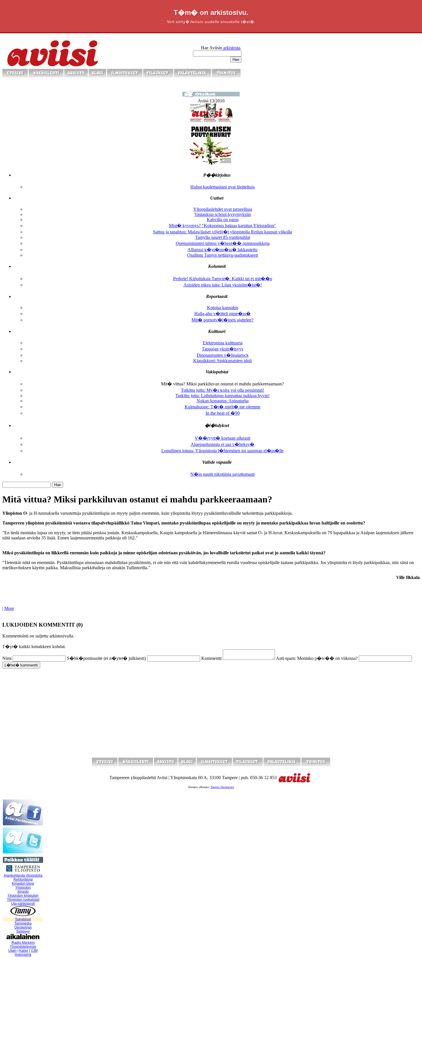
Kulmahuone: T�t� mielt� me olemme (222, 406)
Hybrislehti (23, 955)
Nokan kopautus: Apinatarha (223, 400)
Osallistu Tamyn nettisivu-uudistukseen (222, 255)
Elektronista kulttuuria (223, 342)
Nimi (6, 658)
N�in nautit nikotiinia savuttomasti (222, 474)
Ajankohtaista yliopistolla (23, 875)
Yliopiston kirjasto (23, 890)
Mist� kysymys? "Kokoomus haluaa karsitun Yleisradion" (222, 225)
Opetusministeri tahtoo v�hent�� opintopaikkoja (223, 243)
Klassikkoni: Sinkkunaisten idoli (222, 360)
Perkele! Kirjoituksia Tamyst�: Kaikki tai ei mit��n (222, 278)
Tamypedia (23, 923)
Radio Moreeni (23, 943)
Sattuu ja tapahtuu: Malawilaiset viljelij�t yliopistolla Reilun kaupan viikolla (222, 231)
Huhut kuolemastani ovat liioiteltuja (222, 186)
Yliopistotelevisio (23, 947)
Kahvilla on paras (223, 219)
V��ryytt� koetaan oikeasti (222, 438)
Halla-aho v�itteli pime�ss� (222, 313)
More (9, 608)
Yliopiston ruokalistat (23, 900)
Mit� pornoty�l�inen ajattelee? (222, 319)
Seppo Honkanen (222, 787)
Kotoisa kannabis (222, 307)
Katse (23, 951)
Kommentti (211, 658)
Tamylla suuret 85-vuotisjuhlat (222, 237)
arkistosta (231, 47)
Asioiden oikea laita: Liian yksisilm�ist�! (222, 284)
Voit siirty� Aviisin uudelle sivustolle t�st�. (211, 22)
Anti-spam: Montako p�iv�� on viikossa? (317, 658)
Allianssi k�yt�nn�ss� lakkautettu (222, 249)
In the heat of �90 (223, 413)
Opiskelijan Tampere (23, 929)
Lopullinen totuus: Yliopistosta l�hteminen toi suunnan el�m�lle (222, 450)
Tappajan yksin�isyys (222, 348)
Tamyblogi (23, 919)
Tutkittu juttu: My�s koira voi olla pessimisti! (222, 390)
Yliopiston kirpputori (22, 896)
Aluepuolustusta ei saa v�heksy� (222, 444)
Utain (12, 951)
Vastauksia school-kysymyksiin (222, 214)
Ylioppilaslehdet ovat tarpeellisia (222, 209)
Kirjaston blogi (23, 884)
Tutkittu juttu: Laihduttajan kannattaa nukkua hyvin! (222, 395)
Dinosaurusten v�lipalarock (223, 355)
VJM (34, 951)
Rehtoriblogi (23, 880)
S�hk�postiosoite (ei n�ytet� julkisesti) (106, 658)
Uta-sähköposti (23, 904)
